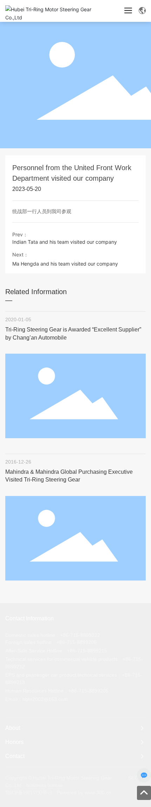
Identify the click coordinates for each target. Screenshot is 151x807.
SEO (133, 778)
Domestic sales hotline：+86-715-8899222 (52, 635)
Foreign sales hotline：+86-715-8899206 (51, 642)
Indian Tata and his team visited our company (64, 242)
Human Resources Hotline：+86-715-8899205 (57, 691)
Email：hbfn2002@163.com (36, 699)
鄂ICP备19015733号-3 (28, 792)
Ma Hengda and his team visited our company (65, 264)
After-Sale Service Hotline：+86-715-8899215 (56, 650)
